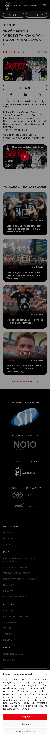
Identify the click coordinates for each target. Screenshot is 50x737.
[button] (46, 674)
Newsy (7, 532)
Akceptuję (25, 717)
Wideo (7, 544)
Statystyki (10, 640)
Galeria (8, 538)
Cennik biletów (13, 654)
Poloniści (9, 660)
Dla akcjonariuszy (15, 596)
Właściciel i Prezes (15, 567)
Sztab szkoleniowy (15, 616)
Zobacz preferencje (25, 731)
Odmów (25, 724)
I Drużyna (9, 610)
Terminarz (10, 622)
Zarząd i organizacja (17, 573)
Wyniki (7, 628)
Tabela (7, 634)
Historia (8, 585)
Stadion (8, 591)
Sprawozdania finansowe (20, 579)
